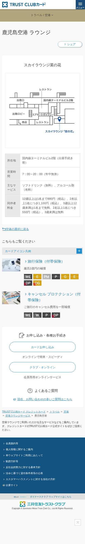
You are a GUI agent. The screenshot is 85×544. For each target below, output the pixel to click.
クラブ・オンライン (42, 367)
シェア (71, 44)
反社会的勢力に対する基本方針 (23, 467)
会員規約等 (12, 443)
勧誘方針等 (12, 461)
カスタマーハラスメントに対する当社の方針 (30, 479)
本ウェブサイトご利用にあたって (24, 455)
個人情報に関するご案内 (19, 449)
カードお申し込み (42, 347)
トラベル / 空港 (41, 15)
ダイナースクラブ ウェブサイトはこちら (50, 496)
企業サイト (12, 485)
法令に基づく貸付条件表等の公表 (24, 473)
